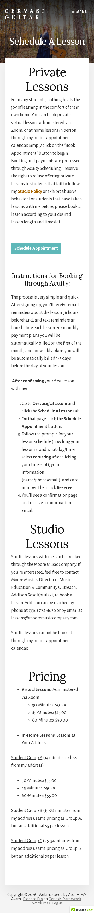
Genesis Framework (65, 899)
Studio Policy (30, 191)
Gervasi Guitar (26, 14)
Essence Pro (33, 899)
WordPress (41, 903)
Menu (82, 12)
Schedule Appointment (36, 248)
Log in (57, 903)
